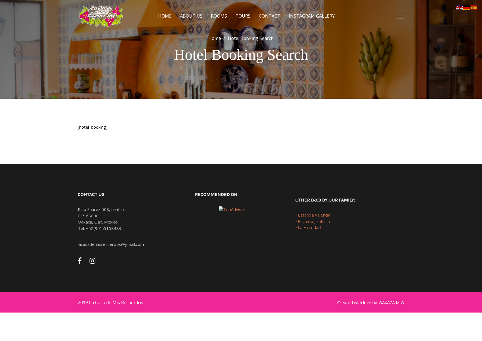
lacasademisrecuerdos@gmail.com (111, 244)
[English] (459, 7)
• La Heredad (308, 227)
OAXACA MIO (391, 302)
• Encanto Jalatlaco (312, 221)
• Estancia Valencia (312, 215)
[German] (467, 7)
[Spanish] (474, 7)
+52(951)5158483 (103, 228)
